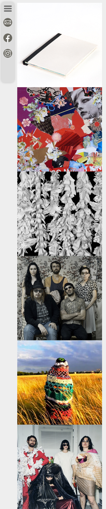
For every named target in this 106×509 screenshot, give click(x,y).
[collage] (59, 170)
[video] (59, 423)
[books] (59, 86)
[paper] (59, 254)
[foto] (59, 339)
